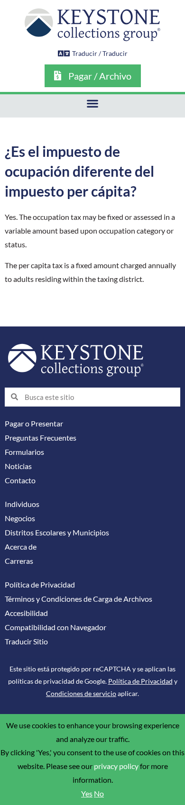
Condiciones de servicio (81, 693)
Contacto (20, 480)
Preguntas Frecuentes (40, 438)
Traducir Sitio (26, 641)
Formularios (24, 452)
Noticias (18, 466)
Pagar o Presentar (34, 423)
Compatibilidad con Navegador (55, 627)
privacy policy (116, 766)
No (99, 793)
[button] (92, 103)
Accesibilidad (26, 613)
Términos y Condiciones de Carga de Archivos (78, 599)
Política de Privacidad (40, 584)
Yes (86, 793)
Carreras (19, 561)
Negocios (20, 518)
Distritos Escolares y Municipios (57, 532)
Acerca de (21, 547)
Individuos (22, 504)
